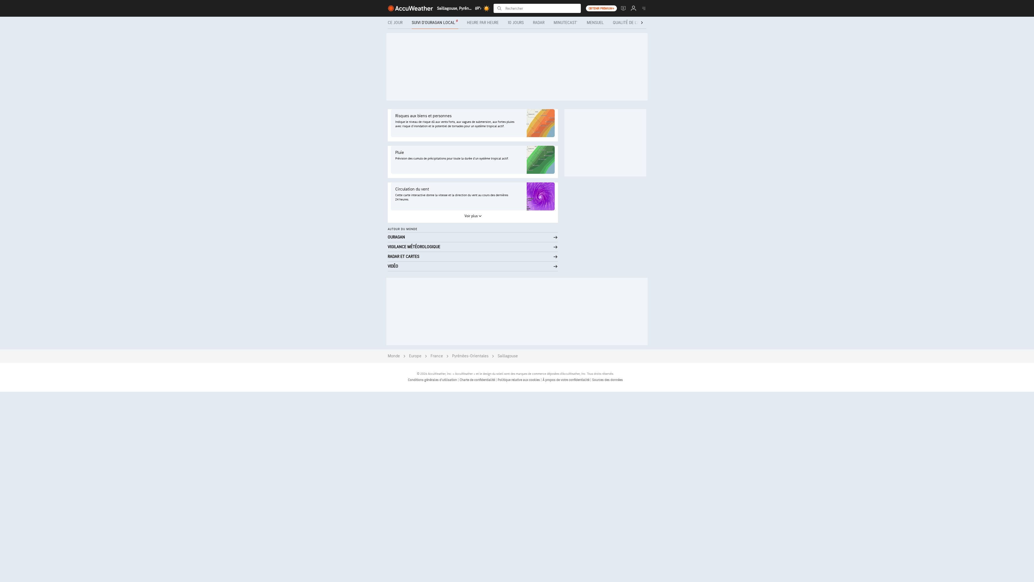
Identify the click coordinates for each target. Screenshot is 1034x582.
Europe (415, 356)
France (437, 356)
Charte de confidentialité (478, 380)
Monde (394, 356)
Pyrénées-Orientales (470, 356)
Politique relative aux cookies (519, 380)
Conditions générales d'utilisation (433, 380)
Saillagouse (508, 356)
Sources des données (607, 380)
